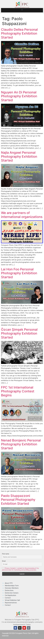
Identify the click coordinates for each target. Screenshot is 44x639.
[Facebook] (15, 628)
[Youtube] (24, 628)
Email (4, 561)
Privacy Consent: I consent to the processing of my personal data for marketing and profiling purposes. (20, 569)
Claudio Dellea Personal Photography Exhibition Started (19, 33)
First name (5, 554)
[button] (22, 9)
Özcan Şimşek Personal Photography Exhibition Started (19, 333)
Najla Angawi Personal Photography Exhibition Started (19, 156)
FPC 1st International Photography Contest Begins (17, 391)
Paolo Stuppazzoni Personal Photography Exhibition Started (18, 500)
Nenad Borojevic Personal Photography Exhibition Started (21, 444)
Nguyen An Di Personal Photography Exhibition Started (19, 96)
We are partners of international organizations (21, 215)
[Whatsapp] (28, 628)
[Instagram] (20, 628)
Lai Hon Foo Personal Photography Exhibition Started (19, 273)
